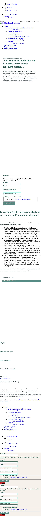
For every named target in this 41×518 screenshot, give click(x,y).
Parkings (10, 423)
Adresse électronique (9, 189)
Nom (5, 186)
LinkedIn (6, 175)
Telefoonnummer (5, 503)
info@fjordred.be (4, 378)
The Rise (15, 411)
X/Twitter (3, 453)
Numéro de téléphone (9, 193)
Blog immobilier (5, 360)
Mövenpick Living (18, 421)
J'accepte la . (19, 199)
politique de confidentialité (22, 199)
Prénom (5, 182)
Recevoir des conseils (7, 369)
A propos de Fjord (6, 351)
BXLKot (15, 414)
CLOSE (3, 483)
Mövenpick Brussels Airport (21, 417)
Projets (2, 343)
